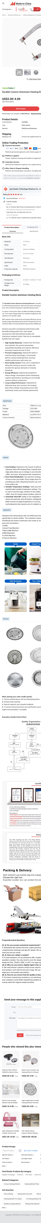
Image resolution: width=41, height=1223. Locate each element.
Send (20, 1035)
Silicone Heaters (7, 1155)
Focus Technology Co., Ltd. (26, 1215)
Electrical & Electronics (14, 15)
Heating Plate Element (32, 1204)
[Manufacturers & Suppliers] (20, 4)
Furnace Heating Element (12, 1184)
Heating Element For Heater (13, 1199)
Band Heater (25, 1162)
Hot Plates (5, 1159)
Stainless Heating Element (12, 1204)
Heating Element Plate (32, 1184)
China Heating (8, 1194)
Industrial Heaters (27, 1155)
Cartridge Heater (26, 1159)
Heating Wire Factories (24, 1194)
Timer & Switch (7, 1162)
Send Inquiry (21, 109)
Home (4, 15)
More (4, 1208)
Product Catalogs (32, 1151)
